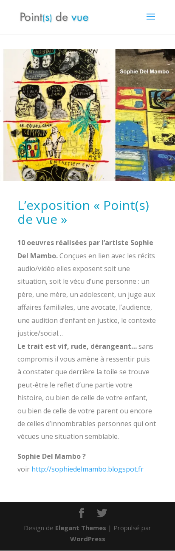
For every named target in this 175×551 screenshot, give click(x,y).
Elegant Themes (80, 527)
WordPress (87, 538)
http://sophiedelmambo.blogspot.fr (87, 469)
